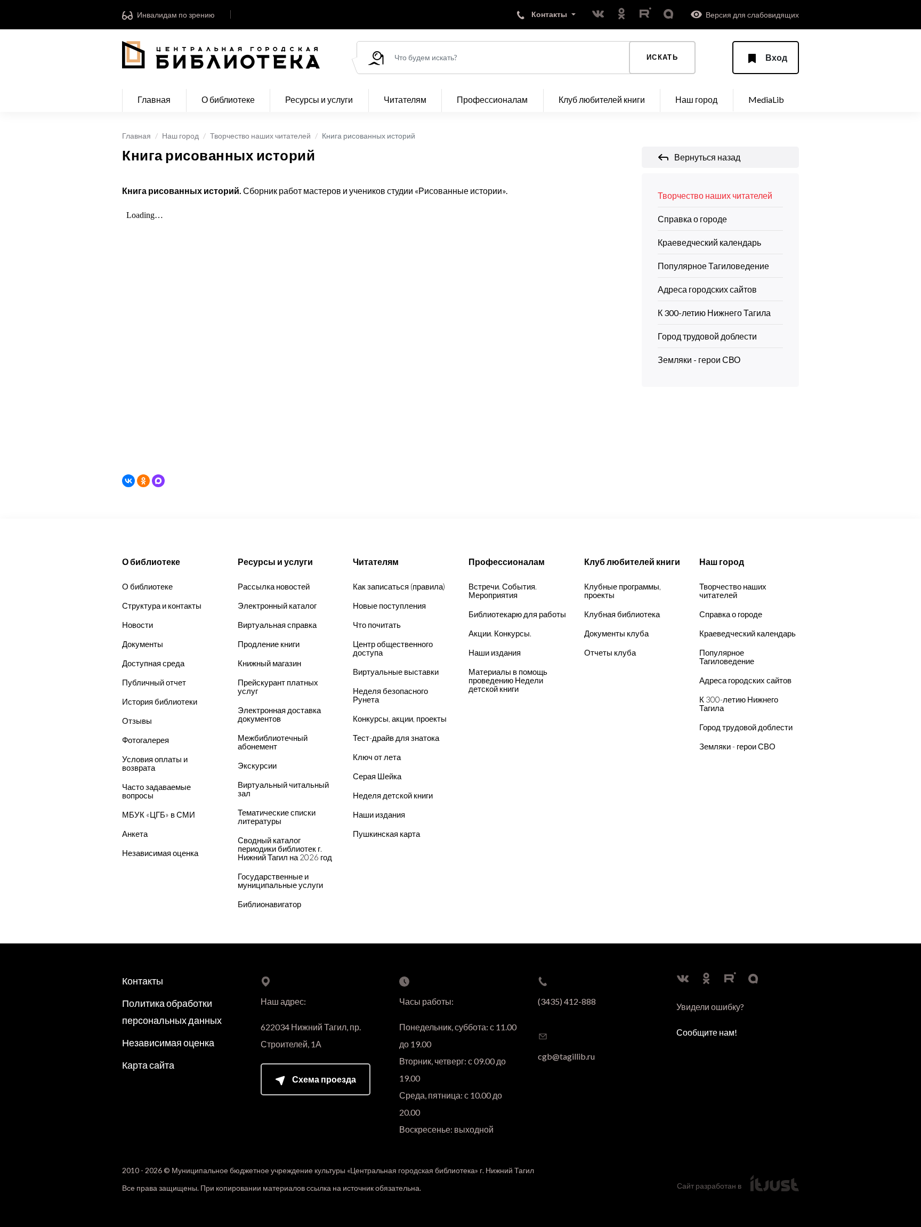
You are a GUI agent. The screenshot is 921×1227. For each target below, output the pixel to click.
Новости (137, 624)
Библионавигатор (269, 904)
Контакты (142, 981)
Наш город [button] (696, 99)
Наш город (180, 135)
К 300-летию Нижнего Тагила (714, 313)
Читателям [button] (405, 99)
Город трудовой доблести (707, 336)
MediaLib (766, 99)
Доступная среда (153, 663)
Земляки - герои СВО (699, 359)
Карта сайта (148, 1065)
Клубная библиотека (622, 614)
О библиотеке (147, 586)
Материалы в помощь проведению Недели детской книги (507, 680)
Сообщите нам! (706, 1032)
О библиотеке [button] (228, 99)
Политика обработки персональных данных (172, 1011)
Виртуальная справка (277, 624)
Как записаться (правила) (399, 586)
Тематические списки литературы (277, 816)
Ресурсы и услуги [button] (319, 99)
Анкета (135, 833)
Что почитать (377, 624)
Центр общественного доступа (393, 648)
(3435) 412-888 (567, 1001)
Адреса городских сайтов (707, 289)
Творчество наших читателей (260, 135)
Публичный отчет (154, 682)
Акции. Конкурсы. (499, 633)
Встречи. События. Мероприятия (502, 590)
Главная (154, 99)
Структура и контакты (161, 605)
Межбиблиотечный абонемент (273, 741)
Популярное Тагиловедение (713, 266)
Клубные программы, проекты (622, 590)
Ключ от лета (377, 757)
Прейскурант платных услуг (278, 686)
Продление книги (269, 644)
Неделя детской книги (393, 795)
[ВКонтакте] (128, 480)
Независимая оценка (160, 853)
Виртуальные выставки (396, 671)
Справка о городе (692, 219)
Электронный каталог (277, 605)
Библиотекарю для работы (517, 614)
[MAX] (158, 480)
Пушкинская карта (386, 833)
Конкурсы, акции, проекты (400, 718)
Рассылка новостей (274, 586)
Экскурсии (257, 765)
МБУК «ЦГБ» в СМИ (158, 814)
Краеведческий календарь (709, 242)
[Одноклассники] (143, 480)
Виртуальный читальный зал (283, 788)
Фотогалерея (145, 740)
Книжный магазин (269, 663)
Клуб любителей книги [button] (602, 99)
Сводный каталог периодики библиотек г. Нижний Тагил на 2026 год (285, 848)
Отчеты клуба (610, 652)
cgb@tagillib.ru (566, 1056)
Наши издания (379, 814)
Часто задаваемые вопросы (156, 791)
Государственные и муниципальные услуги (280, 880)
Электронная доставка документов (279, 714)
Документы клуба (616, 633)
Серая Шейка (377, 776)
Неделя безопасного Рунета (390, 695)
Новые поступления (389, 605)
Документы (142, 644)
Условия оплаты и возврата (155, 763)
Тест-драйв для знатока (396, 737)
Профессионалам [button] (492, 99)
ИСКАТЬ (662, 57)
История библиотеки (159, 701)
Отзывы (137, 720)
